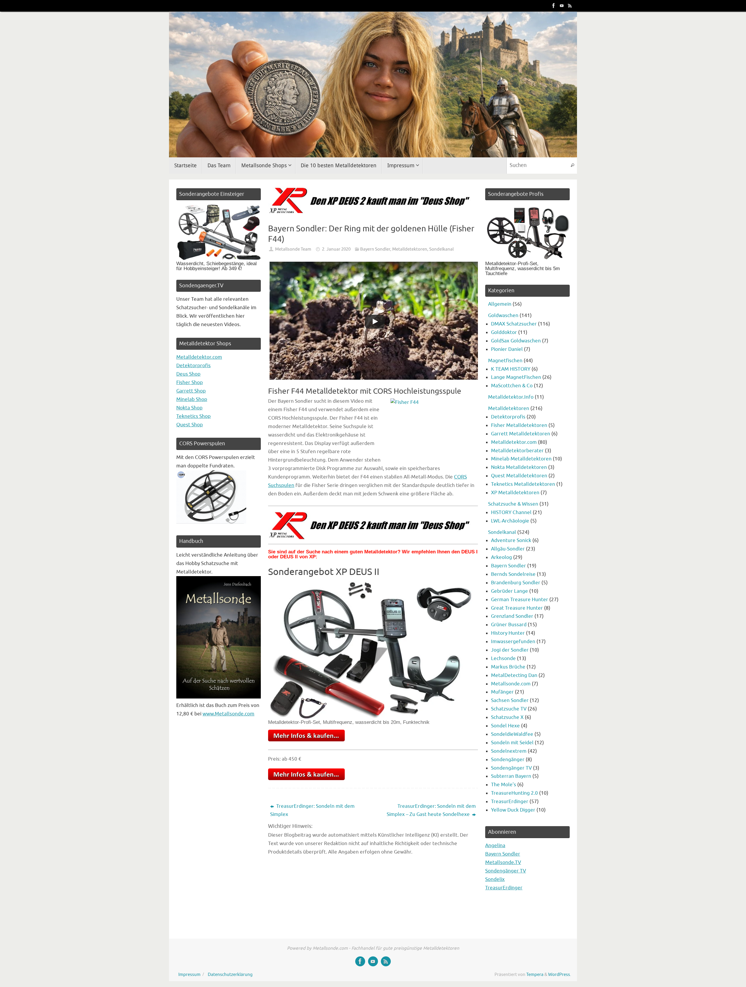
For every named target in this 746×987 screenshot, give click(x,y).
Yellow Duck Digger (513, 810)
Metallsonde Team (293, 249)
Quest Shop (189, 425)
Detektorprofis (193, 366)
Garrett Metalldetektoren (520, 434)
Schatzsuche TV (509, 709)
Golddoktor (504, 332)
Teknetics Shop (193, 416)
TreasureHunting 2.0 (514, 793)
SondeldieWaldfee (512, 734)
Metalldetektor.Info (511, 397)
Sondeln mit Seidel (512, 743)
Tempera (534, 974)
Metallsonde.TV (503, 862)
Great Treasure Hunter (517, 608)
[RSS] (570, 5)
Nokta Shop (189, 408)
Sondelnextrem (509, 751)
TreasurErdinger (509, 801)
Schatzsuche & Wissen (513, 504)
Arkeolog (501, 557)
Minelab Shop (191, 399)
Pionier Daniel (507, 349)
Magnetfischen (505, 361)
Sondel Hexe (505, 726)
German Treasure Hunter (519, 600)
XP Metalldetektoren (515, 493)
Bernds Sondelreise (513, 574)
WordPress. (559, 974)
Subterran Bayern (511, 776)
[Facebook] (554, 5)
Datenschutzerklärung (230, 974)
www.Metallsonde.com (228, 714)
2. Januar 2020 (336, 249)
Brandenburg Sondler (515, 583)
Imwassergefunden (513, 641)
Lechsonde (503, 658)
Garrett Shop (191, 391)
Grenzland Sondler (512, 616)
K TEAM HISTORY (510, 369)
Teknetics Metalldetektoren (523, 484)
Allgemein (499, 304)
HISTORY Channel (511, 512)
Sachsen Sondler (510, 700)
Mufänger (502, 692)
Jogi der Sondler (510, 650)
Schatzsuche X (507, 717)
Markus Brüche (508, 667)
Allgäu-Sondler (508, 549)
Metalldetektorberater (517, 451)
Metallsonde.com (511, 684)
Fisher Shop (189, 382)
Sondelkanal (441, 249)
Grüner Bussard (509, 625)
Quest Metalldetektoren (519, 476)
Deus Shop (188, 374)
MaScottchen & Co (512, 386)
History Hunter (508, 633)
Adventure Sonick (511, 540)
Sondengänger (508, 759)
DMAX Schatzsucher (514, 324)
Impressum (189, 974)
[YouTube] (562, 5)
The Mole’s (503, 785)
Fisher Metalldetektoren (519, 425)
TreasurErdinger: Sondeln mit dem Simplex (312, 810)
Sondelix (495, 879)
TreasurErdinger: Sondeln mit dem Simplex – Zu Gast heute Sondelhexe (431, 810)
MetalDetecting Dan (514, 675)
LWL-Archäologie (510, 521)
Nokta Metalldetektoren (519, 467)
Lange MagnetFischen (516, 377)
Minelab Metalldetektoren (521, 459)
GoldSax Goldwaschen (516, 341)
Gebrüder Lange (509, 591)
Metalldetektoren (409, 249)
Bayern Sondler (375, 249)
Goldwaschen (503, 315)
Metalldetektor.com (199, 357)
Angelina (495, 845)
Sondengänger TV (511, 768)
